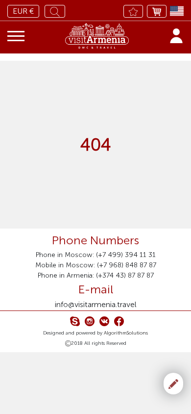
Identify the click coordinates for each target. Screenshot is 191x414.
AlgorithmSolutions (126, 333)
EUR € (23, 11)
